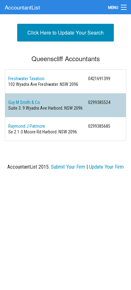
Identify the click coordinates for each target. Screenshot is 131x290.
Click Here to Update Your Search (65, 32)
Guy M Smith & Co (24, 102)
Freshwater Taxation (26, 78)
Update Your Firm (106, 167)
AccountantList (22, 7)
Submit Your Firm (68, 167)
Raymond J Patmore (26, 126)
